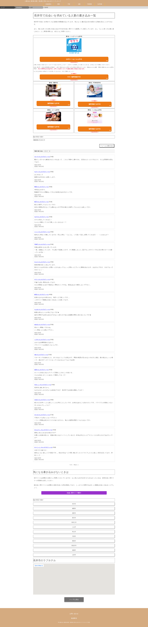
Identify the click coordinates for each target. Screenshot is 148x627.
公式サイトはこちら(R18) (74, 59)
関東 (58, 4)
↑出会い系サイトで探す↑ (74, 493)
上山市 (74, 527)
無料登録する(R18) (53, 103)
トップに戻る (74, 599)
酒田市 (74, 513)
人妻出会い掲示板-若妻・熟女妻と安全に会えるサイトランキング (43, 1)
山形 (31, 7)
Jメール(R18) (55, 110)
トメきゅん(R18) (96, 110)
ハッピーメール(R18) (76, 36)
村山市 (74, 531)
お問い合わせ (74, 613)
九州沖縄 (99, 4)
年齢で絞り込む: (38, 151)
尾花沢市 (74, 545)
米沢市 (74, 504)
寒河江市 (74, 522)
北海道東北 (48, 4)
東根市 (74, 541)
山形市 (74, 555)
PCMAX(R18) (97, 82)
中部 (69, 4)
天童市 (74, 536)
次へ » (77, 465)
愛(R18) (55, 82)
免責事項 (74, 618)
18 (74, 465)
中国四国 (89, 4)
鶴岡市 (74, 508)
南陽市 (74, 550)
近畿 (79, 4)
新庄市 (74, 517)
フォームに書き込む (106, 146)
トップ (2, 7)
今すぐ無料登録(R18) (74, 77)
